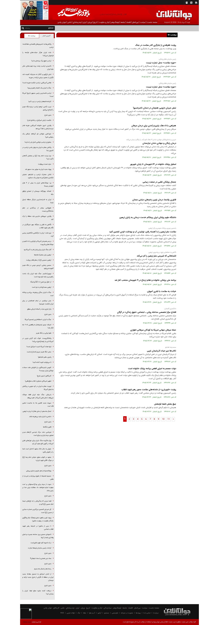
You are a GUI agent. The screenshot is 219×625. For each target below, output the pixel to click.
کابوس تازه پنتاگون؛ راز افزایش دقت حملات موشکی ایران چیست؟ (37, 369)
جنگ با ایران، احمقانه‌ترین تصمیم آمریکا (38, 319)
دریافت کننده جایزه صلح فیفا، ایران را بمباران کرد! (37, 592)
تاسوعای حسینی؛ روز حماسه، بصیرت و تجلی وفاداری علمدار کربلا (37, 536)
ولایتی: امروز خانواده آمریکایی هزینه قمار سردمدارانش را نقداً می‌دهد (37, 127)
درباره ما (156, 613)
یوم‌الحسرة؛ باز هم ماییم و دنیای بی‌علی (38, 471)
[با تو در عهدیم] (78, 12)
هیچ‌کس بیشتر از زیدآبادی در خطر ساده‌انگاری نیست (37, 209)
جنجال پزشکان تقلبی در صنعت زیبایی (159, 182)
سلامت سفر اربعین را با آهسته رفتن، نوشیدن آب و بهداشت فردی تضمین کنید (142, 231)
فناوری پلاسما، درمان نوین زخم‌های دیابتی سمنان (154, 199)
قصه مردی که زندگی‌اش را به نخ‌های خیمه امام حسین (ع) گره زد (37, 502)
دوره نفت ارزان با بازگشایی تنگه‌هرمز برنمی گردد (37, 234)
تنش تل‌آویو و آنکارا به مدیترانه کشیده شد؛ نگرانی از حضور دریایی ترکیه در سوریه (37, 76)
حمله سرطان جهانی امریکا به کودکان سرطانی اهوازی (153, 330)
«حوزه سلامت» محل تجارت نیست (160, 62)
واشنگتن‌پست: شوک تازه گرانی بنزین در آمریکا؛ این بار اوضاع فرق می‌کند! (37, 340)
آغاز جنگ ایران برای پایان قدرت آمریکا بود (37, 249)
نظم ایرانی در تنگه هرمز (43, 333)
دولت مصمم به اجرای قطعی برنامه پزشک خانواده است (151, 368)
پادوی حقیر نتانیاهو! (44, 357)
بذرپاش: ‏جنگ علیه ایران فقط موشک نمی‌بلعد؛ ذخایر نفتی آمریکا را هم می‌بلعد (37, 396)
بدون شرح (48, 115)
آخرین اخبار (46, 36)
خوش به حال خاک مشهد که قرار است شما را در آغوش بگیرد (37, 450)
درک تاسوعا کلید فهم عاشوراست (41, 543)
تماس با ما (146, 613)
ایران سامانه (27, 622)
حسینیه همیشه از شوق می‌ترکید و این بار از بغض (37, 477)
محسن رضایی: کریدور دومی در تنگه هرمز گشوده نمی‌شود (37, 267)
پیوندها (138, 613)
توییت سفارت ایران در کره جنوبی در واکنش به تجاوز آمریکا (37, 388)
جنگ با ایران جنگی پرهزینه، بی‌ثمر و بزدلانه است (37, 294)
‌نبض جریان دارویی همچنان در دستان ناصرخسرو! (154, 108)
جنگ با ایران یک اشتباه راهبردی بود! (39, 88)
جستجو (106, 613)
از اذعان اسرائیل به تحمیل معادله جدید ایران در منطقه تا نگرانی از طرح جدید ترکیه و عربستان (37, 577)
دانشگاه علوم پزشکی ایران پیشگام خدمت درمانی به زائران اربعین (147, 217)
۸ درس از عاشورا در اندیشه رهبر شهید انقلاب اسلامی (37, 528)
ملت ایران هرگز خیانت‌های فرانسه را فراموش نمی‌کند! (37, 54)
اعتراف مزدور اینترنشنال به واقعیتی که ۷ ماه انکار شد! (37, 326)
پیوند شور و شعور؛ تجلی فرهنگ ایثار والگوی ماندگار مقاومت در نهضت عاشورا (37, 519)
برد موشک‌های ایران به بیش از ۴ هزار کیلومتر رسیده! (37, 184)
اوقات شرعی (71, 613)
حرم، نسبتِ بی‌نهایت (44, 164)
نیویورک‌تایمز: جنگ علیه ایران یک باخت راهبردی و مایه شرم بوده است (37, 275)
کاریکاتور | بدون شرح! (44, 376)
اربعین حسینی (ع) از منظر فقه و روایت (38, 260)
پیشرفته (27, 28)
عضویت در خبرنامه (127, 613)
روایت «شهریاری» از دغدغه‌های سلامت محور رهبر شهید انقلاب (149, 389)
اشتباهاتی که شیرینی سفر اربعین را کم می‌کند (156, 256)
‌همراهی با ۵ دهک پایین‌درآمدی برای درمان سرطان (153, 125)
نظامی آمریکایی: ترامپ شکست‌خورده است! (36, 83)
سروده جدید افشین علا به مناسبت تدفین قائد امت (37, 404)
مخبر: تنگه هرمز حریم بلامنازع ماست (39, 352)
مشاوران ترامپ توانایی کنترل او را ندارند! (38, 142)
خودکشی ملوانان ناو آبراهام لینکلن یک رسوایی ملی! (37, 135)
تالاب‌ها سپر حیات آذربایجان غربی (161, 350)
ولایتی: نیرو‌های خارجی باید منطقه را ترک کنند (37, 218)
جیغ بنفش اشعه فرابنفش (165, 404)
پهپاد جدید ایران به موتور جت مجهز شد (38, 169)
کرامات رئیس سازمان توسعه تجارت (39, 548)
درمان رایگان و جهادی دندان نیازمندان (159, 143)
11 (168, 419)
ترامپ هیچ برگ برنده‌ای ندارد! (41, 61)
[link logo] (185, 13)
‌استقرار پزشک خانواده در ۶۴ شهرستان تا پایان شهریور (152, 164)
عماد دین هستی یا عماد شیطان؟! (40, 558)
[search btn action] (23, 28)
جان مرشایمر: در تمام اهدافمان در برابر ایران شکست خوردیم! (37, 302)
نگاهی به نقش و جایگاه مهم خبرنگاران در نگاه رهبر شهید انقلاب (37, 226)
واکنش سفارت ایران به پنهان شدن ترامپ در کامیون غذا (37, 149)
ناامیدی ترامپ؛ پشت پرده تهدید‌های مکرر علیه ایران (37, 67)
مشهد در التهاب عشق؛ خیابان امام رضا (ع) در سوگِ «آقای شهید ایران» (37, 459)
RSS (62, 613)
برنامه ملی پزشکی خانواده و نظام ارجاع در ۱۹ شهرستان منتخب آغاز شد (145, 280)
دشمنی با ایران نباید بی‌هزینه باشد (40, 416)
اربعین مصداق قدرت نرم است (41, 287)
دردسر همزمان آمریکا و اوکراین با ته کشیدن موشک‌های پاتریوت (37, 243)
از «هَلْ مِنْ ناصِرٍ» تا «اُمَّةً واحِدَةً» (40, 282)
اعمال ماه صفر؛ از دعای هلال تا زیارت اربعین (37, 411)
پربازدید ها (31, 36)
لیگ (78, 613)
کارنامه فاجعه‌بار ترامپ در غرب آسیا (39, 101)
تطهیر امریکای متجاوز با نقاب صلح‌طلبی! (38, 381)
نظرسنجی (115, 613)
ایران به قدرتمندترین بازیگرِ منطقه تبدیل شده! (37, 201)
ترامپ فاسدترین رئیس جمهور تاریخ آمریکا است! (37, 95)
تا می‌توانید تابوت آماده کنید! (42, 362)
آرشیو (99, 613)
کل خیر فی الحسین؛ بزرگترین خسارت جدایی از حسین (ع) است (37, 511)
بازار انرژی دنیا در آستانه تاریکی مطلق (39, 309)
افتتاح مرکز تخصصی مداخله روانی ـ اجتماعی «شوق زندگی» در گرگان (146, 312)
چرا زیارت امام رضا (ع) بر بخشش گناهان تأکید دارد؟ (37, 157)
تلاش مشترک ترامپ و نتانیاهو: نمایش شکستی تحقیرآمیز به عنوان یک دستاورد (37, 176)
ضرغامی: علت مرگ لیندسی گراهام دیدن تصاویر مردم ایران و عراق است (37, 434)
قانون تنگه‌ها (47, 427)
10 (163, 419)
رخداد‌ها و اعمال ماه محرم (42, 569)
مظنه (84, 613)
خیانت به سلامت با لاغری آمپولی (161, 291)
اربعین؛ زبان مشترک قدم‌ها (42, 255)
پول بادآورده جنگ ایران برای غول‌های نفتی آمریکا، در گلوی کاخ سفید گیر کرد (37, 442)
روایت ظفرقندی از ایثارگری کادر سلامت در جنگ (155, 45)
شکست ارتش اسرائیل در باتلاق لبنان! (39, 120)
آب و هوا (92, 613)
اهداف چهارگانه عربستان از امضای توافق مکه (37, 193)
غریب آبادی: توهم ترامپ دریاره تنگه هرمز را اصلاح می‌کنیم (37, 108)
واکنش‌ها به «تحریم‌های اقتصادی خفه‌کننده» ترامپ (37, 46)
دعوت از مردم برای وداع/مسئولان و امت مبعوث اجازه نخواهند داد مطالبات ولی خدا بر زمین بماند (37, 487)
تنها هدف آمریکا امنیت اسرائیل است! (39, 346)
